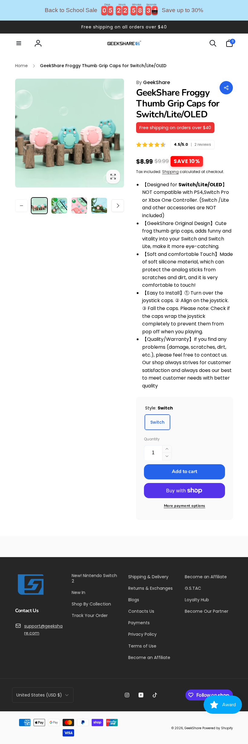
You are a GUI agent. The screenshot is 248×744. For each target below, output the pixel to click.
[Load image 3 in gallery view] (79, 205)
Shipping (170, 171)
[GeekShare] (30, 594)
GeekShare (153, 82)
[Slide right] (117, 205)
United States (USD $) (39, 695)
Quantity (152, 439)
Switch (157, 422)
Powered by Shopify (217, 728)
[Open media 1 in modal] (69, 133)
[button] (18, 43)
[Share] (226, 87)
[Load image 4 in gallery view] (99, 206)
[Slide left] (21, 205)
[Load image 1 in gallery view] (39, 206)
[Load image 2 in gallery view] (59, 206)
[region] (124, 10)
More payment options (184, 505)
